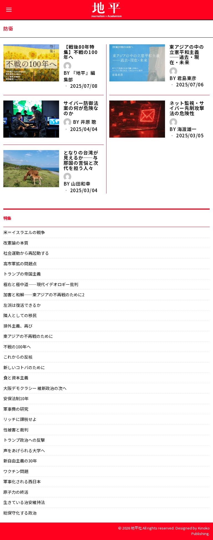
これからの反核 (17, 357)
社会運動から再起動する (26, 253)
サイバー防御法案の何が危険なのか (81, 108)
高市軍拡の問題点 (20, 263)
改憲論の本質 (15, 243)
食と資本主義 (15, 377)
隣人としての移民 (20, 315)
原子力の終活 (15, 492)
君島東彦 (187, 78)
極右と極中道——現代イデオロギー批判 (40, 284)
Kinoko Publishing (200, 530)
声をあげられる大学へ (24, 450)
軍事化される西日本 (22, 481)
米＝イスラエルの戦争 (24, 232)
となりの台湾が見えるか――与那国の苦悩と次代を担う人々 (81, 160)
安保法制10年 (16, 398)
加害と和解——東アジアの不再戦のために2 (43, 294)
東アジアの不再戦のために (28, 336)
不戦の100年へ (17, 346)
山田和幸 (80, 183)
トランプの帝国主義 (22, 274)
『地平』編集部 (79, 76)
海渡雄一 (187, 129)
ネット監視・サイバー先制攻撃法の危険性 (186, 108)
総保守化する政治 (20, 513)
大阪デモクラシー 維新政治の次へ (35, 388)
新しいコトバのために (24, 367)
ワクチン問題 (15, 471)
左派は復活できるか (22, 305)
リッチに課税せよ (20, 419)
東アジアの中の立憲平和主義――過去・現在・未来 (186, 54)
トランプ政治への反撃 (24, 440)
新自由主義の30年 (20, 461)
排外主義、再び (17, 326)
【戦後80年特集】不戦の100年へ (81, 52)
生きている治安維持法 (24, 502)
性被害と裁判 (15, 430)
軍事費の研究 (15, 409)
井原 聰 (88, 122)
